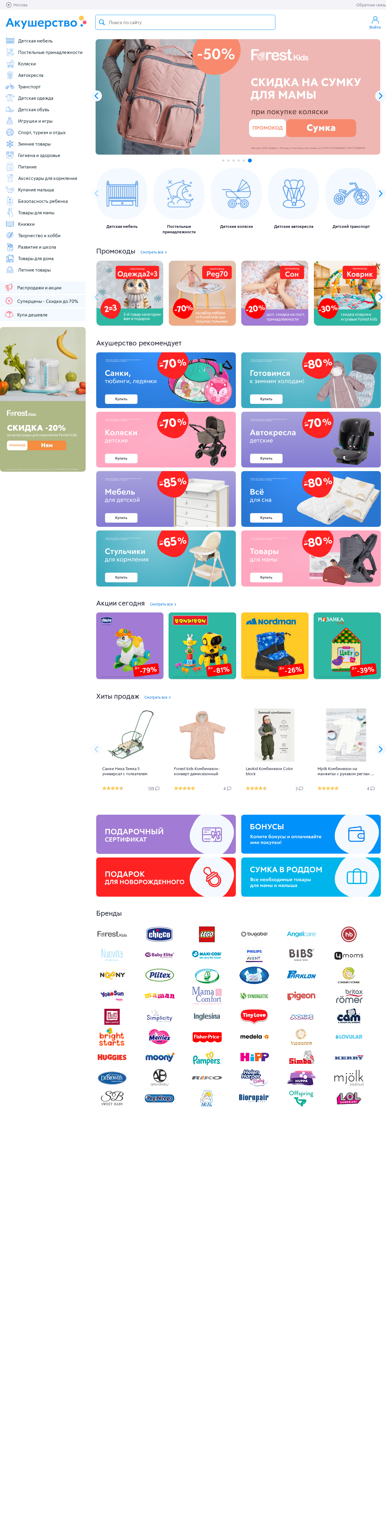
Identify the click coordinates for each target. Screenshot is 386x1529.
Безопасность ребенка (43, 201)
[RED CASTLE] (112, 1023)
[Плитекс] (159, 982)
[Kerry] (349, 1064)
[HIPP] (254, 1064)
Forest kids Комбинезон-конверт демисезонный (197, 771)
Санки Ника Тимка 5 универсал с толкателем (124, 771)
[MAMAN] (159, 1003)
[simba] (301, 1064)
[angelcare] (301, 941)
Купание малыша (36, 189)
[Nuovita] (112, 962)
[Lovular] (349, 1044)
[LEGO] (207, 941)
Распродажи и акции (39, 287)
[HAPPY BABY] (349, 941)
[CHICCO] (159, 941)
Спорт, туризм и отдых (42, 132)
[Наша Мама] (254, 982)
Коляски (27, 63)
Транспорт (29, 86)
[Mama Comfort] (207, 1003)
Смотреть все (152, 252)
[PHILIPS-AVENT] (254, 962)
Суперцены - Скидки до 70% (47, 301)
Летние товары (34, 269)
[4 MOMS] (349, 962)
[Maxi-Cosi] (207, 962)
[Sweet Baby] (112, 1105)
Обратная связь (371, 4)
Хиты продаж (117, 696)
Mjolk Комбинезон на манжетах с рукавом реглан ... (346, 771)
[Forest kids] (112, 941)
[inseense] (301, 1044)
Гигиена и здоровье (39, 155)
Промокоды (115, 251)
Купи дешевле (32, 314)
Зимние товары (34, 143)
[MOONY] (159, 1064)
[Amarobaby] (159, 1085)
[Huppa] (301, 1085)
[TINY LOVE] (254, 1023)
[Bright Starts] (112, 1044)
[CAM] (349, 1023)
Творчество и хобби (39, 235)
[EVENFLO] (207, 1023)
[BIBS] (301, 962)
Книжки (26, 224)
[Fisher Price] (207, 1044)
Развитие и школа (37, 247)
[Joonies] (301, 1023)
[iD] (349, 1085)
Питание (27, 166)
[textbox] (185, 22)
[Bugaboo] (254, 941)
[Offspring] (301, 1105)
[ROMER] (349, 1003)
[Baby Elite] (159, 962)
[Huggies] (112, 1064)
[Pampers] (207, 1064)
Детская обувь (33, 109)
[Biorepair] (254, 1105)
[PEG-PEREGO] (159, 1105)
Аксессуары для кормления (47, 178)
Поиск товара (102, 22)
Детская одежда (35, 98)
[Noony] (112, 982)
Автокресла (30, 75)
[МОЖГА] (207, 982)
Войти (375, 27)
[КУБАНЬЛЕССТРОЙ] (207, 1105)
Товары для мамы (36, 212)
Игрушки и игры (35, 121)
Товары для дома (36, 258)
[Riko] (207, 1085)
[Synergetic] (254, 1003)
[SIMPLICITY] (159, 1023)
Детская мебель (35, 40)
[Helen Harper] (254, 1085)
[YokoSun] (112, 1003)
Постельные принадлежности (50, 52)
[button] (380, 95)
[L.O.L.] (349, 1105)
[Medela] (254, 1044)
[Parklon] (301, 982)
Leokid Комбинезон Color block (269, 771)
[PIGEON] (301, 1003)
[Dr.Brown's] (112, 1085)
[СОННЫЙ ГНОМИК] (349, 982)
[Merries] (159, 1044)
